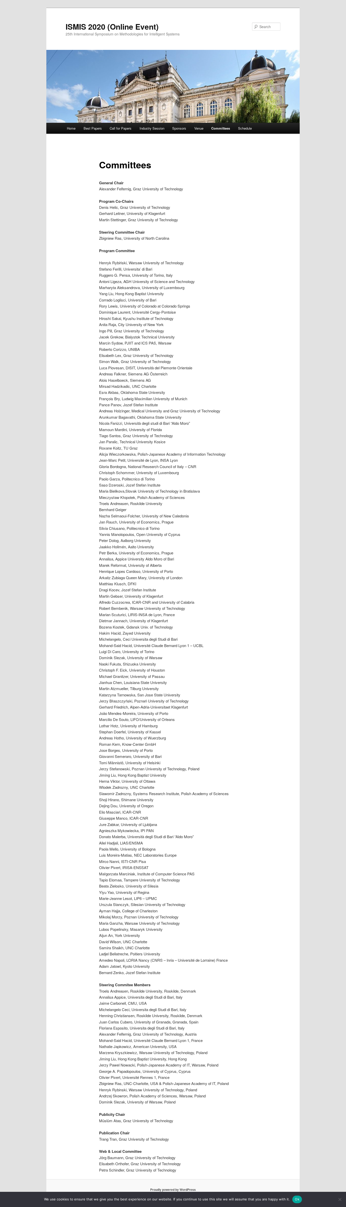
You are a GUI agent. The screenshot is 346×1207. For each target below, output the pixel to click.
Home (71, 128)
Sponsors (179, 128)
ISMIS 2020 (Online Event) (112, 26)
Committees (220, 128)
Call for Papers (120, 128)
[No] (339, 1199)
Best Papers (93, 128)
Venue (198, 128)
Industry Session (152, 128)
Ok (297, 1199)
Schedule (245, 128)
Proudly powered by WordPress (173, 1189)
